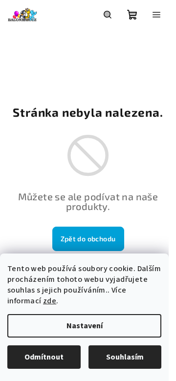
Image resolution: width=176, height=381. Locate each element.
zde (49, 301)
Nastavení (84, 325)
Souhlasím (125, 357)
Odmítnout (44, 357)
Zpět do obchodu (88, 238)
